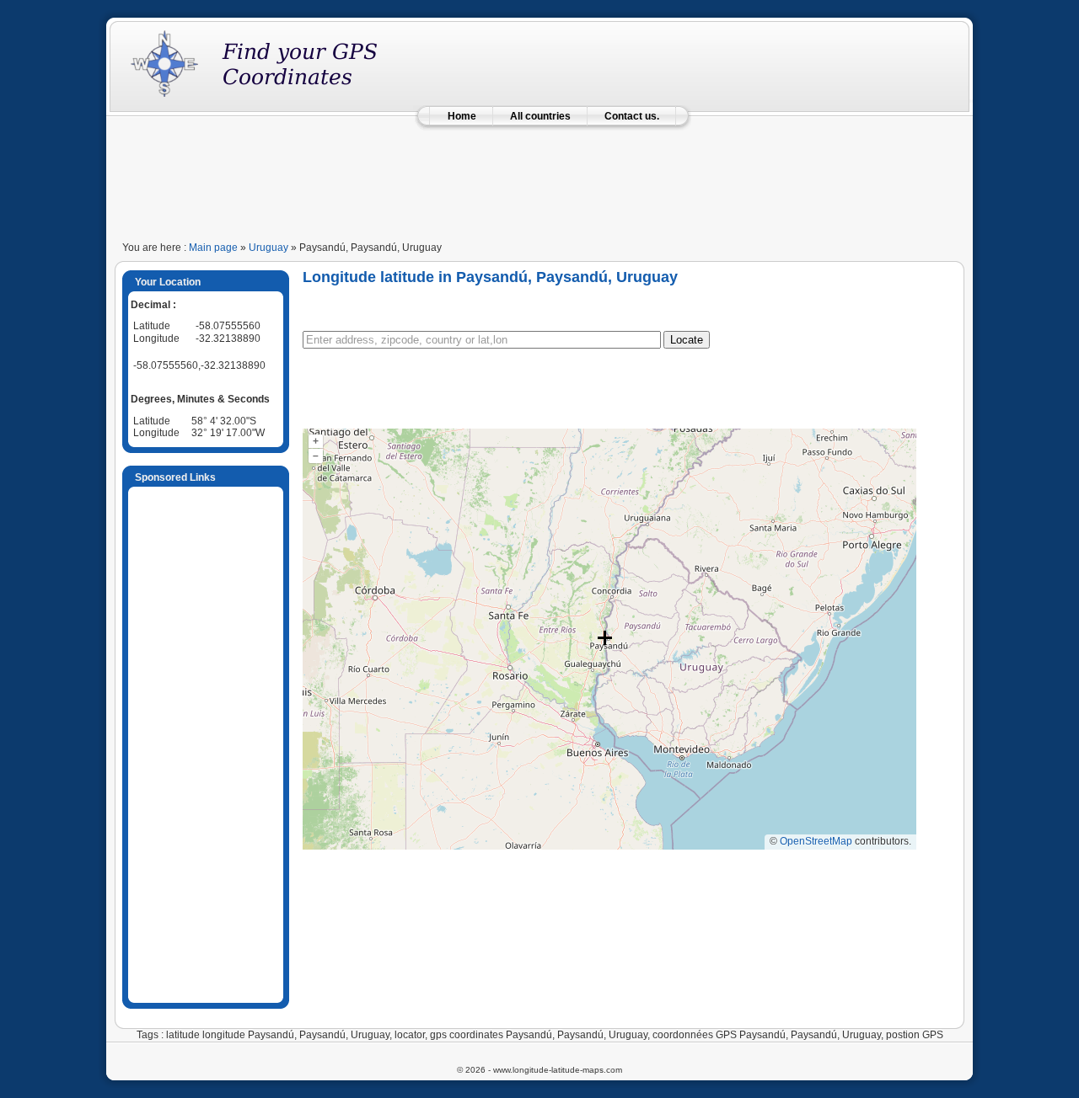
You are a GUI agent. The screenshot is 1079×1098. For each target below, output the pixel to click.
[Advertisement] (539, 178)
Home (462, 116)
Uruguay (268, 247)
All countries (540, 116)
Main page (213, 247)
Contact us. (631, 116)
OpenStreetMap (816, 841)
